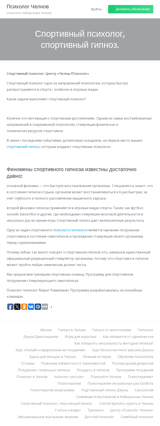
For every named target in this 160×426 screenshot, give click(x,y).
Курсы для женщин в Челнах (52, 356)
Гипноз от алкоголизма (111, 330)
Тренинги (95, 410)
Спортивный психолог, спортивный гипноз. (56, 403)
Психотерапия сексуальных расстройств (120, 383)
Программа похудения (134, 370)
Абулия (45, 330)
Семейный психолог (137, 417)
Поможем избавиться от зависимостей (73, 363)
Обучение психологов (135, 356)
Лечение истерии (96, 356)
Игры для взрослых (80, 336)
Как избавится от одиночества (128, 336)
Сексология (144, 390)
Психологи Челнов (106, 376)
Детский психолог (99, 417)
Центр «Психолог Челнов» (131, 410)
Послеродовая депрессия (132, 363)
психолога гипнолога (70, 230)
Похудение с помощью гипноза (44, 370)
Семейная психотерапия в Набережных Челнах (114, 396)
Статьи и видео (68, 410)
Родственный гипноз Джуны (104, 390)
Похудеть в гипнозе (93, 370)
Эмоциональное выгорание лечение (48, 417)
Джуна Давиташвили (40, 336)
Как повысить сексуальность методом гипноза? (113, 343)
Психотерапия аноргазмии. (52, 390)
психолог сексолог (69, 376)
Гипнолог (145, 330)
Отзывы (27, 363)
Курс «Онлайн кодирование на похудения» (51, 350)
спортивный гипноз (23, 146)
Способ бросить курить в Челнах (126, 403)
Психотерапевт (140, 376)
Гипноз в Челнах (72, 330)
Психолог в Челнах (32, 376)
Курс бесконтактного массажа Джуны (122, 350)
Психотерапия (69, 383)
